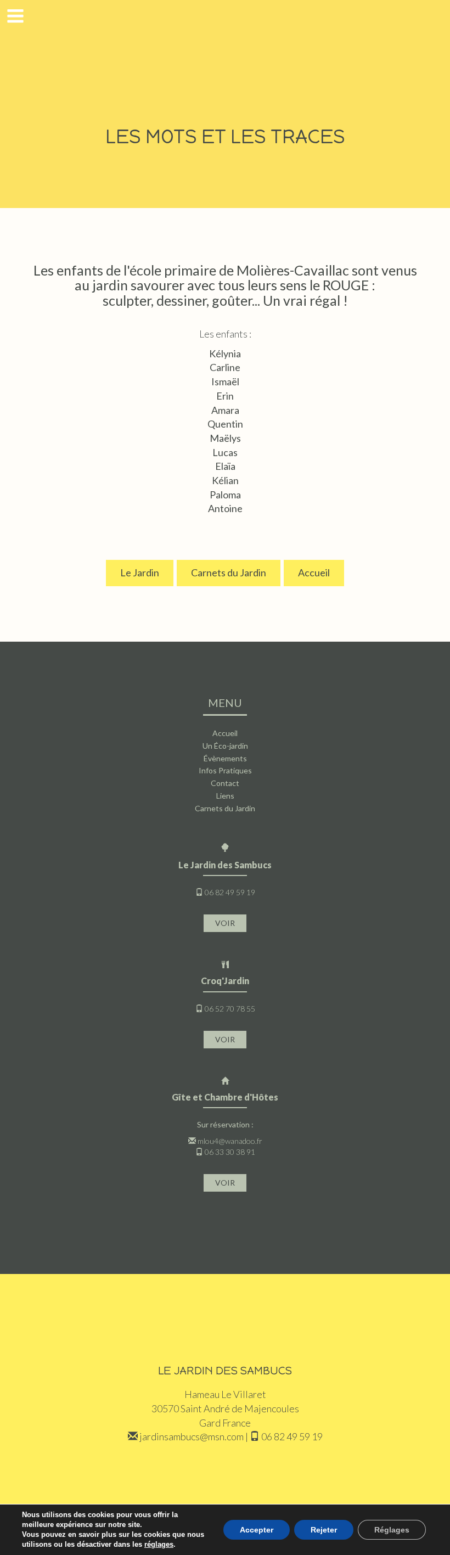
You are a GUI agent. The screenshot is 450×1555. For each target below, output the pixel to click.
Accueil (314, 572)
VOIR (225, 923)
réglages (158, 1544)
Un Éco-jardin (225, 745)
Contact (225, 783)
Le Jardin (139, 572)
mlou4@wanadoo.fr (230, 1141)
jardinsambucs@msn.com (191, 1436)
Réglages (391, 1529)
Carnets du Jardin (228, 572)
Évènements (225, 758)
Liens (225, 795)
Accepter (256, 1529)
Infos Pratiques (225, 770)
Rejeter (324, 1529)
